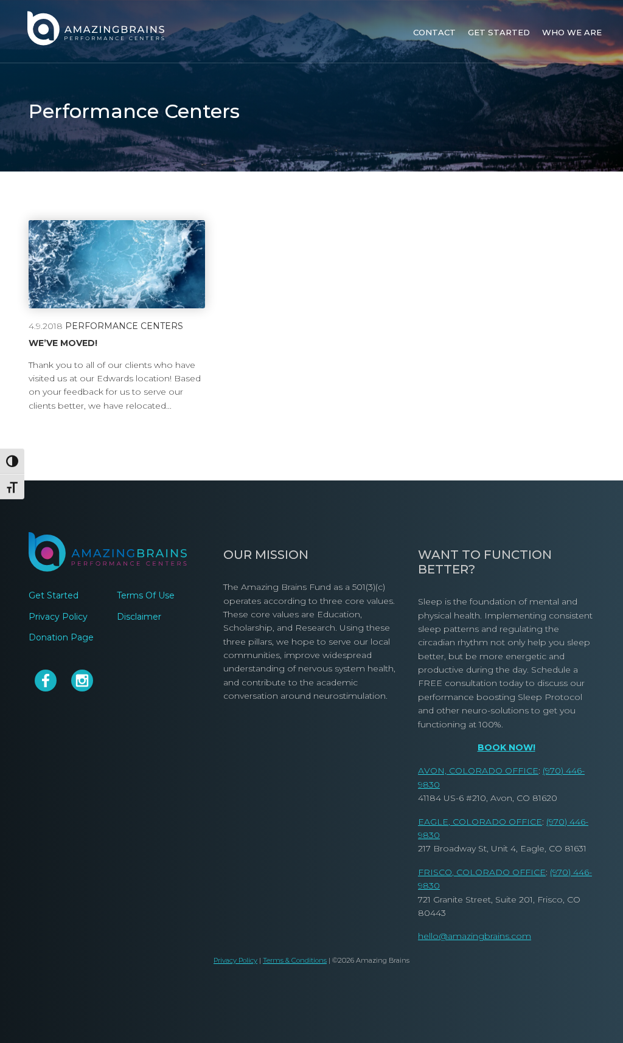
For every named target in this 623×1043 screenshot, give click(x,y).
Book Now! (506, 747)
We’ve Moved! (63, 343)
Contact (434, 32)
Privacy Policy (58, 616)
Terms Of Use (146, 595)
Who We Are (572, 32)
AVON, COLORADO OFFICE (478, 770)
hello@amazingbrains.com (474, 935)
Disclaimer (139, 616)
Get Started (499, 32)
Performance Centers (124, 326)
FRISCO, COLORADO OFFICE (482, 872)
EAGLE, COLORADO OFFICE (480, 821)
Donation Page (61, 637)
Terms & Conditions (295, 960)
